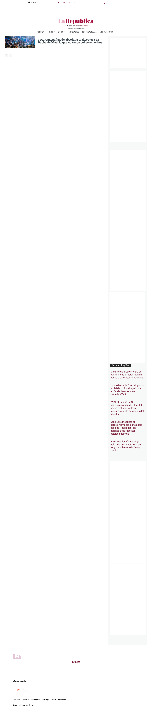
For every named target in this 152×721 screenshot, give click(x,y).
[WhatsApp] (80, 3)
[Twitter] (75, 3)
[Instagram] (64, 3)
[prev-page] (6, 55)
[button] (104, 3)
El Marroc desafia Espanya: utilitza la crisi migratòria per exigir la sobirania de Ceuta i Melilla (126, 446)
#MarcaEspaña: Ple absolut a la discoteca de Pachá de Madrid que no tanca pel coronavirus (70, 41)
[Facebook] (59, 3)
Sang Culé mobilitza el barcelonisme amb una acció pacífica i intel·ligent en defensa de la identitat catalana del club (126, 428)
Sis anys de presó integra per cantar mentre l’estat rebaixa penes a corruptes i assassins (126, 374)
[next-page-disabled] (10, 55)
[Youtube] (79, 662)
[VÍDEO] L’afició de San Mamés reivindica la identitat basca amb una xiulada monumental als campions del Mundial (127, 408)
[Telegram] (69, 3)
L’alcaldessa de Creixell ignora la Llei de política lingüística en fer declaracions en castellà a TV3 (127, 390)
